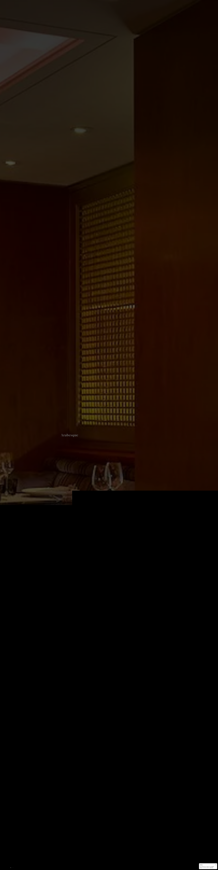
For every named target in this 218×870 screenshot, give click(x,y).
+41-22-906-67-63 (91, 433)
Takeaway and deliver (96, 426)
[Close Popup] (84, 422)
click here (211, 867)
